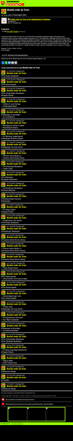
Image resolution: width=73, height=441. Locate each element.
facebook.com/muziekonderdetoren (18, 55)
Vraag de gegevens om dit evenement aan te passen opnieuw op (20, 399)
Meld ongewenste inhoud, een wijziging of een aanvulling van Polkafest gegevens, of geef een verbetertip (29, 404)
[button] (4, 21)
